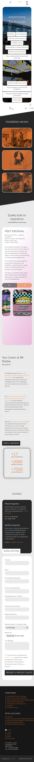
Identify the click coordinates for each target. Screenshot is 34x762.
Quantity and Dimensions (12, 606)
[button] (11, 34)
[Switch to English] (27, 2)
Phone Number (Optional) (12, 588)
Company (7, 560)
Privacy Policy (9, 657)
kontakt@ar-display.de (16, 542)
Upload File (8, 632)
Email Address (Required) (12, 578)
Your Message (9, 641)
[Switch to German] (27, 4)
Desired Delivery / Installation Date (15, 624)
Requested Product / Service (13, 596)
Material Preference (11, 614)
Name (6, 570)
